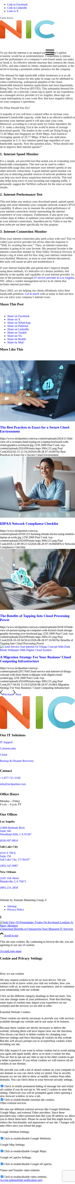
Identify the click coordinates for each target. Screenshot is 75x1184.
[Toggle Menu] (50, 52)
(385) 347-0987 (9, 865)
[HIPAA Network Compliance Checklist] (37, 516)
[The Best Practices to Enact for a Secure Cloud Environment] (37, 420)
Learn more (14, 951)
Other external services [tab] (13, 1103)
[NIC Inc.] (27, 37)
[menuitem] (6, 18)
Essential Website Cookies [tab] (15, 1012)
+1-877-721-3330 (10, 777)
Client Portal (6, 18)
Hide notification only (30, 1180)
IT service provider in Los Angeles (54, 277)
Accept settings (8, 1180)
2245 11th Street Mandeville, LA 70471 (13, 880)
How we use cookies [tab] (12, 973)
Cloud (3, 754)
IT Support (6, 742)
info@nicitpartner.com (13, 784)
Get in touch (32, 293)
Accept (4, 951)
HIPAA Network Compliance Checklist (29, 524)
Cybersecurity (8, 748)
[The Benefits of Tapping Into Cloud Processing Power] (37, 608)
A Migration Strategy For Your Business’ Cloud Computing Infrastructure (35, 659)
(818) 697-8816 (9, 840)
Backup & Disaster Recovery (17, 760)
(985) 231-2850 (9, 887)
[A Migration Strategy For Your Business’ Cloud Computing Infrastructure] (37, 650)
